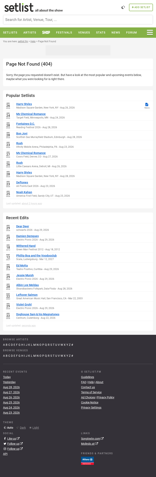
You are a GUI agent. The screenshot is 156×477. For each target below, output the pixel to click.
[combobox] (78, 19)
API (5, 453)
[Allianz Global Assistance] (87, 460)
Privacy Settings (91, 407)
